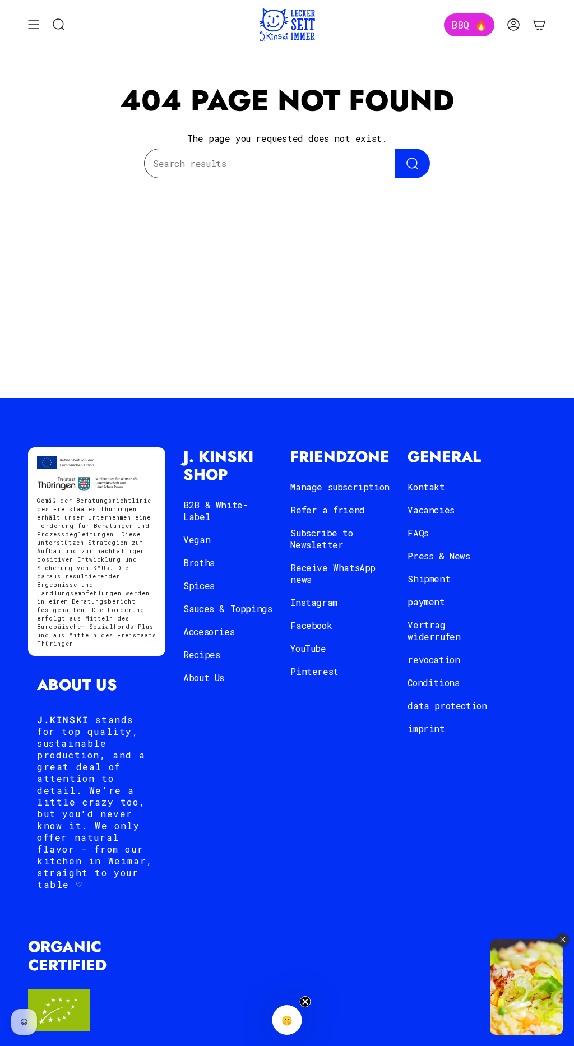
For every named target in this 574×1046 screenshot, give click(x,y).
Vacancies (431, 510)
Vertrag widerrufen (434, 630)
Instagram (313, 602)
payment (426, 602)
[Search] (412, 163)
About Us (203, 677)
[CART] (539, 24)
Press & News (439, 556)
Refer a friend (327, 510)
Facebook (311, 625)
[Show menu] (33, 24)
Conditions (433, 682)
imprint (426, 728)
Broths (199, 562)
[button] (287, 1020)
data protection (447, 705)
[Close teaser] (305, 1001)
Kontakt (426, 487)
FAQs (418, 533)
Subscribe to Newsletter (321, 538)
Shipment (429, 579)
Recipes (201, 654)
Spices (199, 585)
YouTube (308, 648)
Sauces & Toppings (227, 608)
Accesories (208, 631)
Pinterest (314, 671)
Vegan (196, 539)
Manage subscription (339, 487)
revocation (434, 659)
